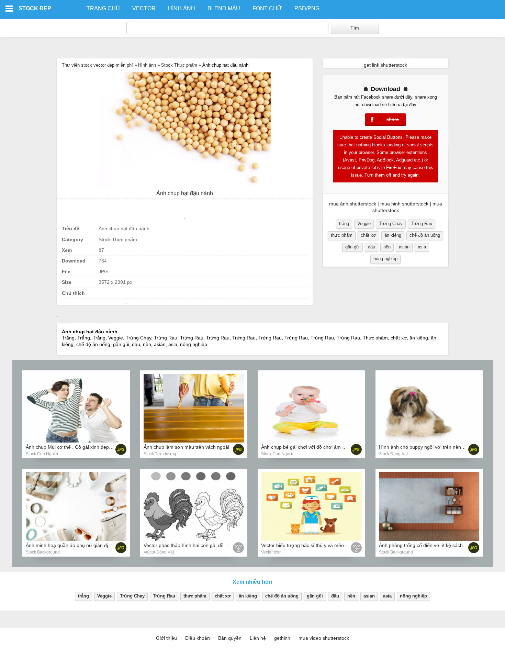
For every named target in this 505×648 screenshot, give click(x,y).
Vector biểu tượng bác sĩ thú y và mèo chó (307, 545)
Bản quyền (230, 638)
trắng (344, 223)
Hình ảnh (181, 8)
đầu (371, 246)
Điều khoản (197, 638)
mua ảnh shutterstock (352, 203)
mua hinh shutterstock (404, 203)
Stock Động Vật (393, 453)
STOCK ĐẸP (35, 8)
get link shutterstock (385, 65)
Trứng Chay (391, 223)
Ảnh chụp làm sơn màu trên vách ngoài (186, 447)
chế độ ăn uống (424, 235)
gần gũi (352, 246)
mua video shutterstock (324, 638)
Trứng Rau (421, 223)
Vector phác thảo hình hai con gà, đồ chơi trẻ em (197, 545)
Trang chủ (103, 8)
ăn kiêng (392, 235)
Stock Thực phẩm (179, 65)
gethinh (282, 638)
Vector (144, 8)
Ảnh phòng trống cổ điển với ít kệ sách (421, 545)
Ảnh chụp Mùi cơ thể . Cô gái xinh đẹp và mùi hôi (79, 447)
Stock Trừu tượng (160, 453)
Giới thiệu (166, 638)
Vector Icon (271, 552)
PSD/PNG (306, 8)
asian (404, 246)
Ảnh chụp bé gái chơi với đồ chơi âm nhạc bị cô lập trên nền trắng (333, 447)
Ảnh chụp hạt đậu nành (184, 193)
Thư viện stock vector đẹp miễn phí (97, 65)
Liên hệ (258, 638)
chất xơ (368, 235)
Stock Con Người (42, 453)
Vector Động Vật (159, 552)
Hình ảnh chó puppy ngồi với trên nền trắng (426, 447)
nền (387, 246)
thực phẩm (341, 235)
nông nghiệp (385, 258)
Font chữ (267, 8)
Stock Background (43, 552)
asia (422, 246)
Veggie (364, 223)
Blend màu (223, 8)
